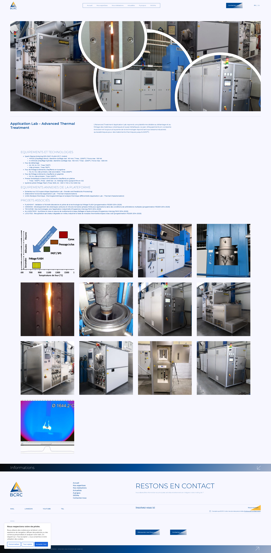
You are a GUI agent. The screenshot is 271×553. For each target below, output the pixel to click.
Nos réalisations (117, 5)
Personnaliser (14, 544)
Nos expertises (102, 5)
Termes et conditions (18, 549)
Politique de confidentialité (252, 511)
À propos (142, 5)
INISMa (153, 5)
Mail (12, 509)
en (259, 5)
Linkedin (29, 509)
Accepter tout (41, 544)
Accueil (89, 5)
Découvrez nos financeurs (148, 532)
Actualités (131, 5)
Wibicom (80, 549)
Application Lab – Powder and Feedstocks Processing (71, 191)
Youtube (47, 509)
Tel (62, 509)
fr (255, 5)
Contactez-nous (234, 5)
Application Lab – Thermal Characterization (59, 194)
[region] (27, 536)
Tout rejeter (27, 544)
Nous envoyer (253, 508)
